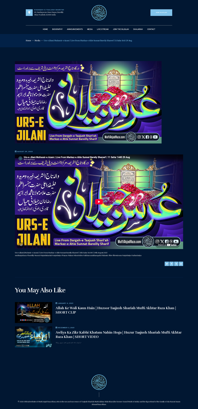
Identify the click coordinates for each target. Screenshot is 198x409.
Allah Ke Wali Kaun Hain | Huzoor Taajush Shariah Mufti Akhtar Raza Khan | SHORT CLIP (116, 310)
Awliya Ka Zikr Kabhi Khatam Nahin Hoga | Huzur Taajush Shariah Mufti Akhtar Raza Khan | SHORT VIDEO (119, 334)
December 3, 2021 (66, 328)
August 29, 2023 (25, 152)
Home (28, 41)
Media (37, 41)
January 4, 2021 (65, 303)
